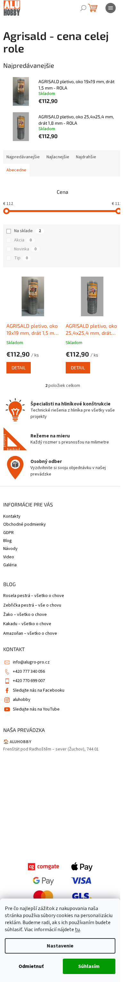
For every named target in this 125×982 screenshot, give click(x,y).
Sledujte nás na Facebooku (38, 690)
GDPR (8, 533)
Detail (19, 367)
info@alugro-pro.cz (31, 662)
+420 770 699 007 (29, 681)
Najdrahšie (86, 157)
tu (77, 929)
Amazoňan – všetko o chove (30, 634)
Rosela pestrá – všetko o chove (33, 596)
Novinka (25, 249)
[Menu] (110, 8)
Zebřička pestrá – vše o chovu (32, 605)
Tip (21, 258)
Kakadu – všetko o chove (27, 624)
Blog (7, 541)
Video (8, 557)
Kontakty (12, 516)
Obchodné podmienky (24, 524)
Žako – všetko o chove (25, 615)
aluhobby (21, 699)
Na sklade (27, 231)
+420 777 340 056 (29, 671)
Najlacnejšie (57, 157)
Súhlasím (89, 966)
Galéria (10, 565)
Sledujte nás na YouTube (36, 709)
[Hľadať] (83, 8)
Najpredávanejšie (23, 157)
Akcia (23, 240)
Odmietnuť (31, 966)
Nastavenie (60, 945)
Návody (10, 549)
